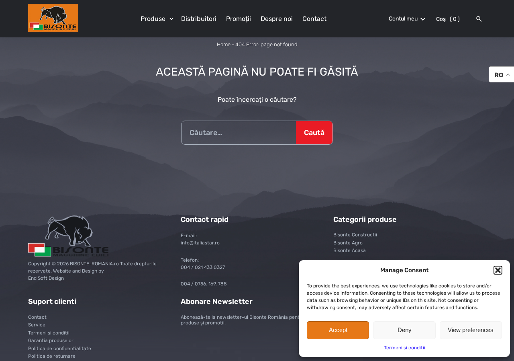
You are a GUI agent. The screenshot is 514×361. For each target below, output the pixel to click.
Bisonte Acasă (349, 250)
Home (223, 44)
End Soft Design (46, 278)
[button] (498, 270)
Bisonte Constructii (355, 235)
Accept (338, 329)
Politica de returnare (51, 356)
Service (36, 325)
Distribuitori (198, 19)
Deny (405, 329)
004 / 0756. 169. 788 (204, 284)
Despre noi (277, 19)
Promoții (238, 19)
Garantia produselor (50, 340)
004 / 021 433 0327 (203, 267)
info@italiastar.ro (200, 243)
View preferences (471, 329)
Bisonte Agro (348, 243)
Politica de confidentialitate (59, 348)
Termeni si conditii (404, 348)
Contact (314, 19)
